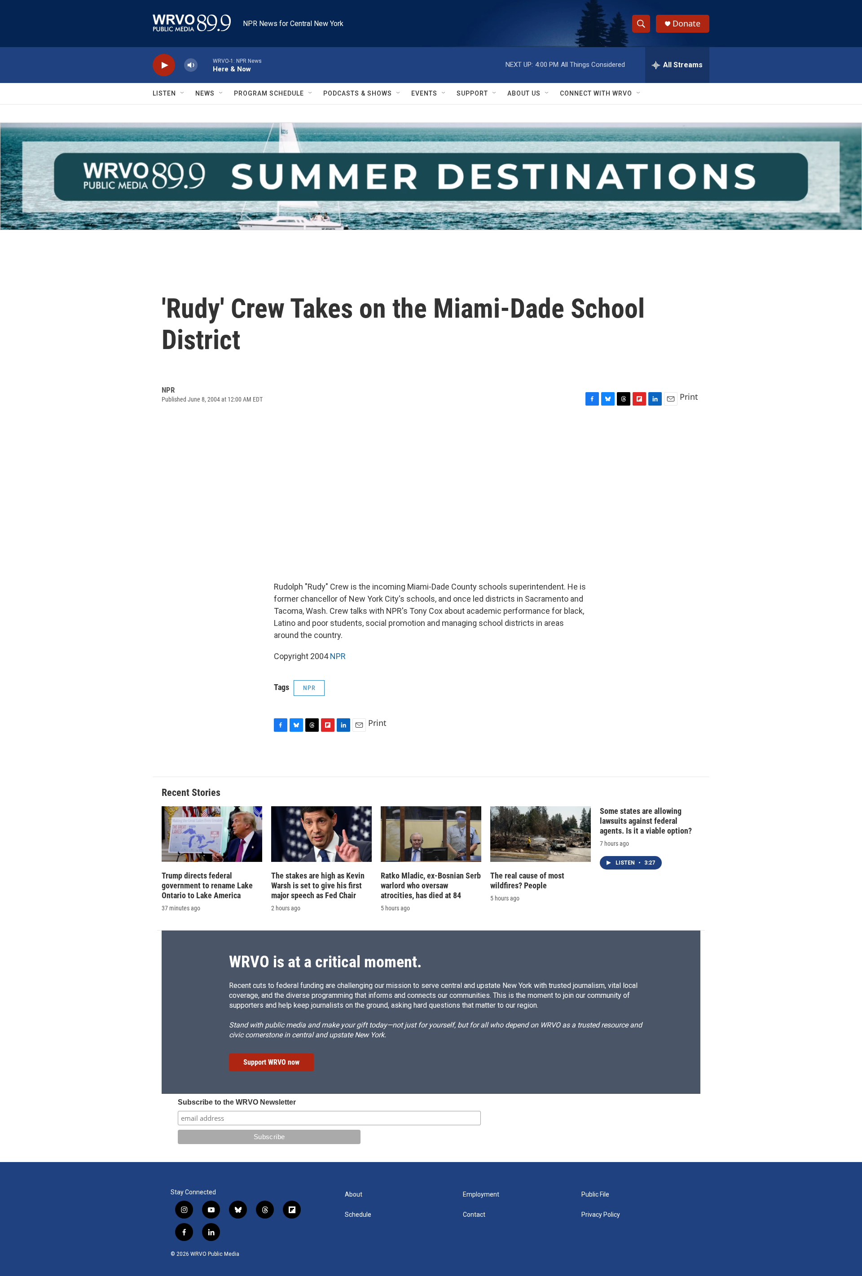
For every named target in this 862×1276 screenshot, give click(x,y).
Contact (474, 1214)
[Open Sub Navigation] (182, 93)
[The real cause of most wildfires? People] (540, 834)
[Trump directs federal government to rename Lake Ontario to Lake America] (212, 834)
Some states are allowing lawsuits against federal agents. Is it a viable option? (646, 820)
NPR (338, 656)
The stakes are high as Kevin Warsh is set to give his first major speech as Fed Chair (318, 885)
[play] (164, 65)
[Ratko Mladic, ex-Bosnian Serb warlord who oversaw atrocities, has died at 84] (431, 834)
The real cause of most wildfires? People (527, 880)
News (205, 93)
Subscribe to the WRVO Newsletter (237, 1102)
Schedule (358, 1214)
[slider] (205, 65)
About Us (524, 93)
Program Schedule (269, 93)
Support (472, 93)
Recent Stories (191, 792)
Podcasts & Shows (357, 93)
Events (424, 93)
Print (689, 396)
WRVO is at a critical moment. (325, 962)
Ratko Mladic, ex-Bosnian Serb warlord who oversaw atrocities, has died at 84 (431, 885)
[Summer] (431, 176)
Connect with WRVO (596, 93)
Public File (595, 1194)
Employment (481, 1194)
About (353, 1194)
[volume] (190, 65)
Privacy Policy (600, 1214)
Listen (164, 93)
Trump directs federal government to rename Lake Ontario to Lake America (207, 885)
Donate (686, 23)
